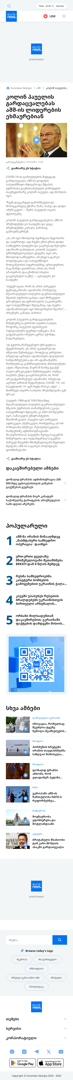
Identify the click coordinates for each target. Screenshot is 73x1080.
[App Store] (50, 1062)
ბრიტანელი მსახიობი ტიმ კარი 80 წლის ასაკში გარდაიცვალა (48, 843)
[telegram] (36, 1051)
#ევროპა (22, 959)
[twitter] (48, 1051)
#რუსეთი (56, 977)
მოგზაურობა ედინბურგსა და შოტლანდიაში (44, 820)
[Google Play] (22, 1062)
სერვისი (13, 1028)
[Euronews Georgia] (11, 16)
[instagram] (24, 1051)
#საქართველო (48, 959)
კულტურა (37, 834)
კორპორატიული (21, 1038)
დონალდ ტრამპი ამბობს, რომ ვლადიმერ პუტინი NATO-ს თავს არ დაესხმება (46, 773)
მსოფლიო (37, 741)
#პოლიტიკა (36, 986)
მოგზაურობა (39, 810)
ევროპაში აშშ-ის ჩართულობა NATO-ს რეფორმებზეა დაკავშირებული (47, 797)
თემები (12, 1019)
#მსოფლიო (36, 968)
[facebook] (12, 1051)
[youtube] (61, 1051)
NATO (35, 787)
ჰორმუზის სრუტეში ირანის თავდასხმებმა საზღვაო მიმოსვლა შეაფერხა (48, 750)
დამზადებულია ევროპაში (46, 718)
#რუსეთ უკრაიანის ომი (25, 977)
